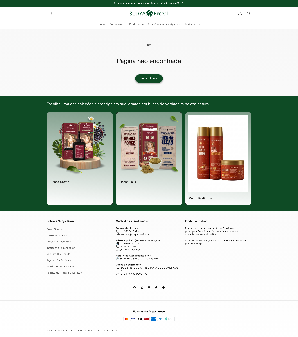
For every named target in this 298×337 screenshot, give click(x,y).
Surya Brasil (61, 330)
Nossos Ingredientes (59, 241)
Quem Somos (54, 229)
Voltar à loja (149, 78)
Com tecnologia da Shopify (81, 330)
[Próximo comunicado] (250, 3)
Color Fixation (198, 198)
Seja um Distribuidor (59, 254)
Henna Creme (59, 181)
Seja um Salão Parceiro (60, 260)
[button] (51, 13)
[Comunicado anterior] (47, 3)
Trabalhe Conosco (57, 235)
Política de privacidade (106, 330)
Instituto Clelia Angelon (61, 248)
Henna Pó (126, 181)
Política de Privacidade (60, 266)
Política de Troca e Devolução (64, 272)
